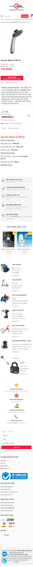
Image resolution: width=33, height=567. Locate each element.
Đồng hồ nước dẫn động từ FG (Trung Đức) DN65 (15, 249)
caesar (6, 123)
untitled (14, 298)
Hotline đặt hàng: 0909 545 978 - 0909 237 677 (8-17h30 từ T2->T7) (9, 492)
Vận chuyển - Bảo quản (19, 318)
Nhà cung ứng (5, 468)
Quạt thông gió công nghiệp (20, 301)
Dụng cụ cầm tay (17, 314)
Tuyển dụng (4, 466)
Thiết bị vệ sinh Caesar (10, 87)
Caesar (12, 64)
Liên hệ (3, 463)
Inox (10, 123)
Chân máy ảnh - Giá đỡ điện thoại (22, 344)
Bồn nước (15, 283)
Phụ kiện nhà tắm (17, 333)
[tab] (4, 128)
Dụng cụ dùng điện (17, 316)
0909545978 (7, 116)
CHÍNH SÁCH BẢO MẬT (7, 508)
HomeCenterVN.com (18, 552)
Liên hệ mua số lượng (8, 120)
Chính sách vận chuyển (7, 502)
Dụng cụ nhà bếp (17, 331)
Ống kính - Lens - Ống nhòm (20, 349)
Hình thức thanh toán (7, 510)
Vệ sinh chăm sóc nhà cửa (19, 329)
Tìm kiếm (24, 16)
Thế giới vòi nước (17, 285)
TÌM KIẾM (16, 447)
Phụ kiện (14, 123)
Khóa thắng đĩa (24, 368)
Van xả (20, 123)
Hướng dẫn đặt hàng (7, 487)
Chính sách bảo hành (7, 505)
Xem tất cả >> (16, 275)
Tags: (2, 123)
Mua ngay (12, 78)
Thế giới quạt (16, 270)
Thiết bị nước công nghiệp (19, 303)
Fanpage (6, 535)
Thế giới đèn (15, 272)
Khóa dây (22, 371)
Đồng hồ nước (16, 288)
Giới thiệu (3, 460)
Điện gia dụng (16, 268)
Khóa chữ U (23, 366)
